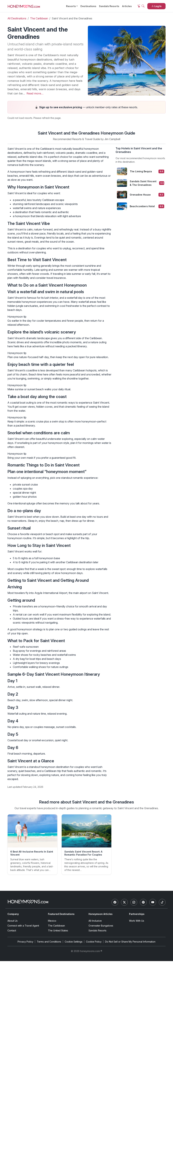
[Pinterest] (143, 902)
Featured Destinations (61, 914)
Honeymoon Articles (101, 914)
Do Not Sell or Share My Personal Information (130, 941)
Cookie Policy (94, 941)
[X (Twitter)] (124, 902)
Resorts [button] (71, 6)
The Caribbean (39, 18)
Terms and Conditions (49, 941)
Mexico (52, 920)
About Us (12, 920)
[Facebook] (115, 902)
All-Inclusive (95, 920)
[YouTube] (152, 902)
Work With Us (136, 920)
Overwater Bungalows (101, 925)
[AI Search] (141, 6)
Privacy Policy (25, 941)
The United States (58, 930)
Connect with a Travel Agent (23, 925)
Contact (11, 930)
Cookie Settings (73, 941)
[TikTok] (162, 902)
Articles (127, 6)
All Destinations (16, 18)
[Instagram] (133, 902)
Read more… (35, 93)
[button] (86, 107)
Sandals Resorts (109, 6)
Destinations (88, 6)
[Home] (27, 902)
